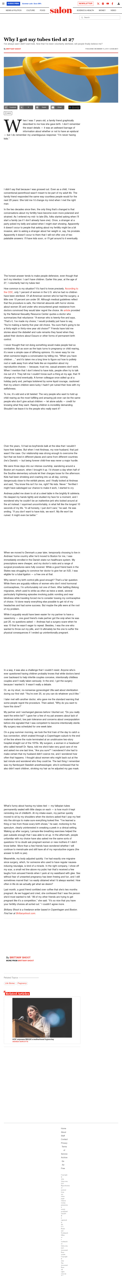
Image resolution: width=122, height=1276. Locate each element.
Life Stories (10, 983)
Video (113, 10)
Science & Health (85, 10)
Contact (64, 1139)
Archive (64, 1158)
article (67, 310)
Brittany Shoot (13, 49)
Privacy (64, 1143)
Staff (63, 1136)
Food (42, 10)
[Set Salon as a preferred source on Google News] (74, 107)
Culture (30, 10)
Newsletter (85, 4)
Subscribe (13, 4)
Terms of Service (64, 1150)
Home (63, 1129)
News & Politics (13, 10)
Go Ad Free (63, 1165)
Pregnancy (22, 983)
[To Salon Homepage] (61, 10)
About (63, 1132)
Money (102, 10)
